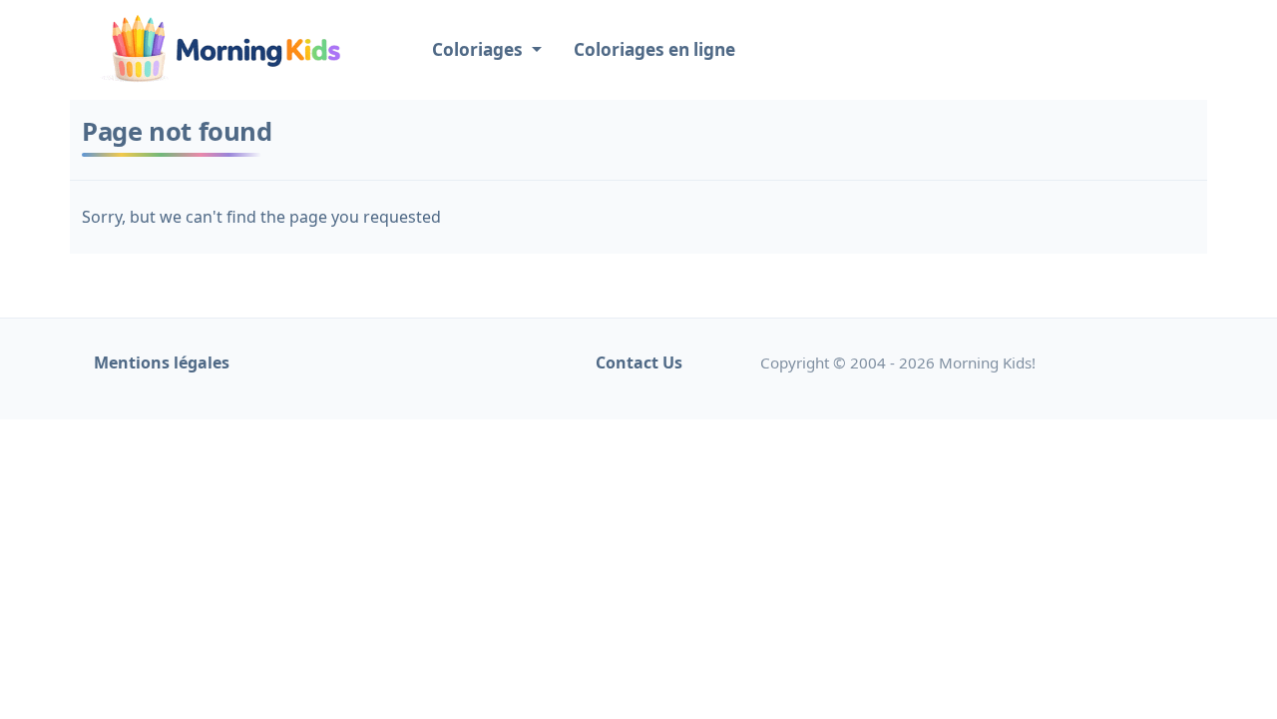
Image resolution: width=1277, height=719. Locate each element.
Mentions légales (161, 362)
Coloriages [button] (479, 49)
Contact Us (639, 362)
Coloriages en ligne (654, 49)
